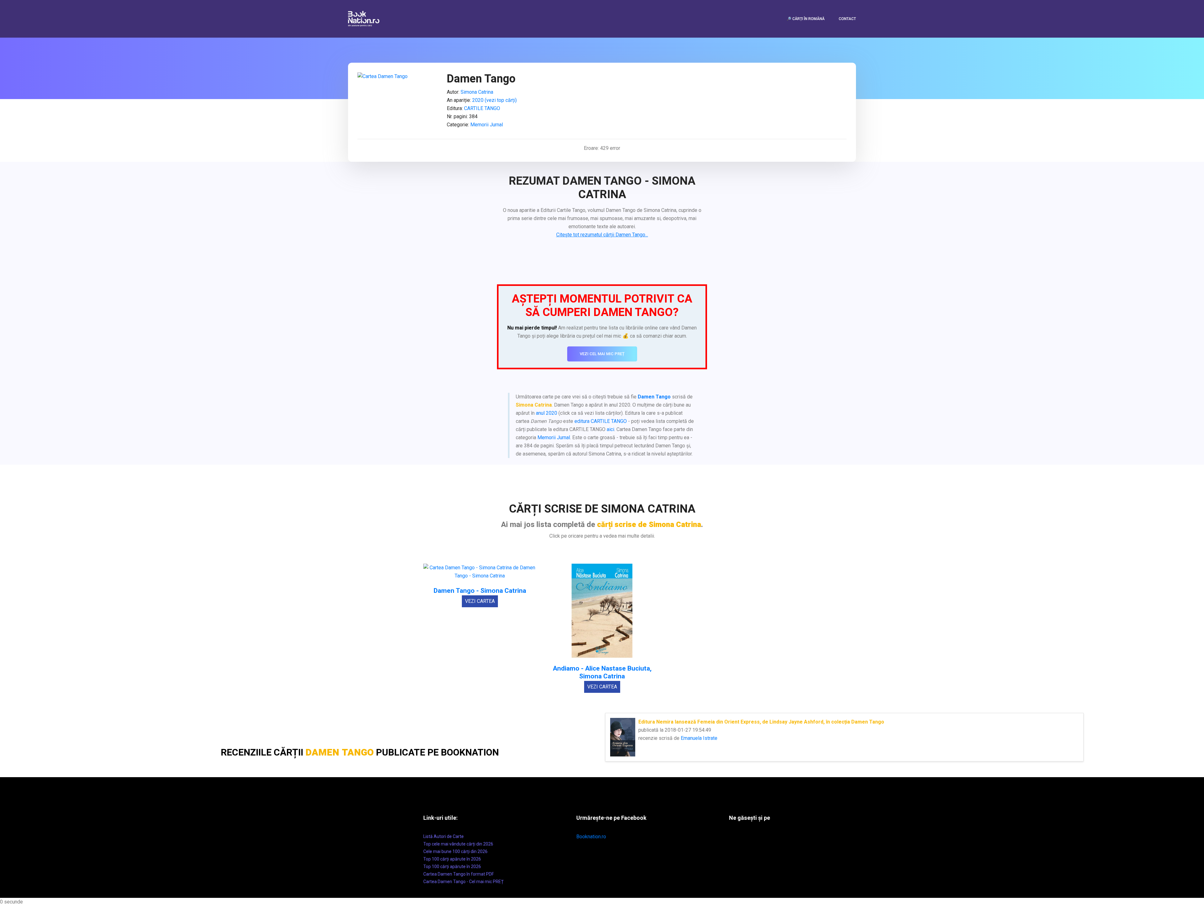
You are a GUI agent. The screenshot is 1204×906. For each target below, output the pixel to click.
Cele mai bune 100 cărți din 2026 (455, 851)
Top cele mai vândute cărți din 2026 (458, 843)
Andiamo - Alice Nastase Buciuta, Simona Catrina (602, 672)
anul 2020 (546, 413)
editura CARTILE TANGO (600, 421)
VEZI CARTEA (480, 601)
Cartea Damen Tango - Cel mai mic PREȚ (463, 881)
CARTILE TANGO (482, 108)
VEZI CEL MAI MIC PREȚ (602, 353)
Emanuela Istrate (699, 738)
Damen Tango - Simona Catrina (480, 591)
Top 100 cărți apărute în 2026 (452, 858)
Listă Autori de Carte (443, 836)
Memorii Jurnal (486, 125)
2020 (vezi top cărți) (494, 100)
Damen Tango (654, 397)
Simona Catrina (477, 92)
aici (610, 429)
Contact (847, 19)
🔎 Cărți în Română (806, 19)
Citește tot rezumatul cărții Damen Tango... (602, 235)
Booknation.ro (591, 837)
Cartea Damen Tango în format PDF (458, 874)
